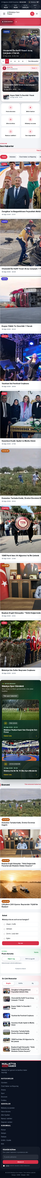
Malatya (35, 2)
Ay (32, 983)
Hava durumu (6, 1111)
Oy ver (20, 943)
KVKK (7, 1165)
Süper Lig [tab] (11, 959)
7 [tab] (24, 61)
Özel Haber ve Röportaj (9, 1086)
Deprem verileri (6, 1122)
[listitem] (20, 96)
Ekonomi (4, 1097)
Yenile (36, 952)
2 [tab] (4, 61)
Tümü (34, 68)
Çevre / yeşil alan (12, 933)
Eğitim (8, 938)
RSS (2, 1144)
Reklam (3, 1137)
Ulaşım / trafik (11, 924)
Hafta (20, 983)
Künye (3, 1130)
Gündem (4, 1082)
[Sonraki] (36, 44)
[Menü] (4, 14)
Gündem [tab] (13, 157)
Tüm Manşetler (33, 61)
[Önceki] (5, 44)
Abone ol (20, 1162)
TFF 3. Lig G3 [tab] (29, 959)
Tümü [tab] (4, 157)
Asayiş (3, 1090)
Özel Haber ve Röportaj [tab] (27, 157)
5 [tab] (16, 61)
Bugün (8, 983)
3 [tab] (8, 61)
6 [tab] (20, 61)
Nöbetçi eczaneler (8, 1108)
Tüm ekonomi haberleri (32, 784)
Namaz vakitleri (6, 1118)
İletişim (3, 1133)
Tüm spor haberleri (10, 696)
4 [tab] (12, 61)
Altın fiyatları (5, 1115)
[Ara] (32, 14)
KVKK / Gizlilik (6, 1140)
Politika (3, 1100)
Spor (3, 1093)
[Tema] (37, 14)
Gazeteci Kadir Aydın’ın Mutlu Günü (26, 21)
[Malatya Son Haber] (15, 13)
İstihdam (9, 929)
